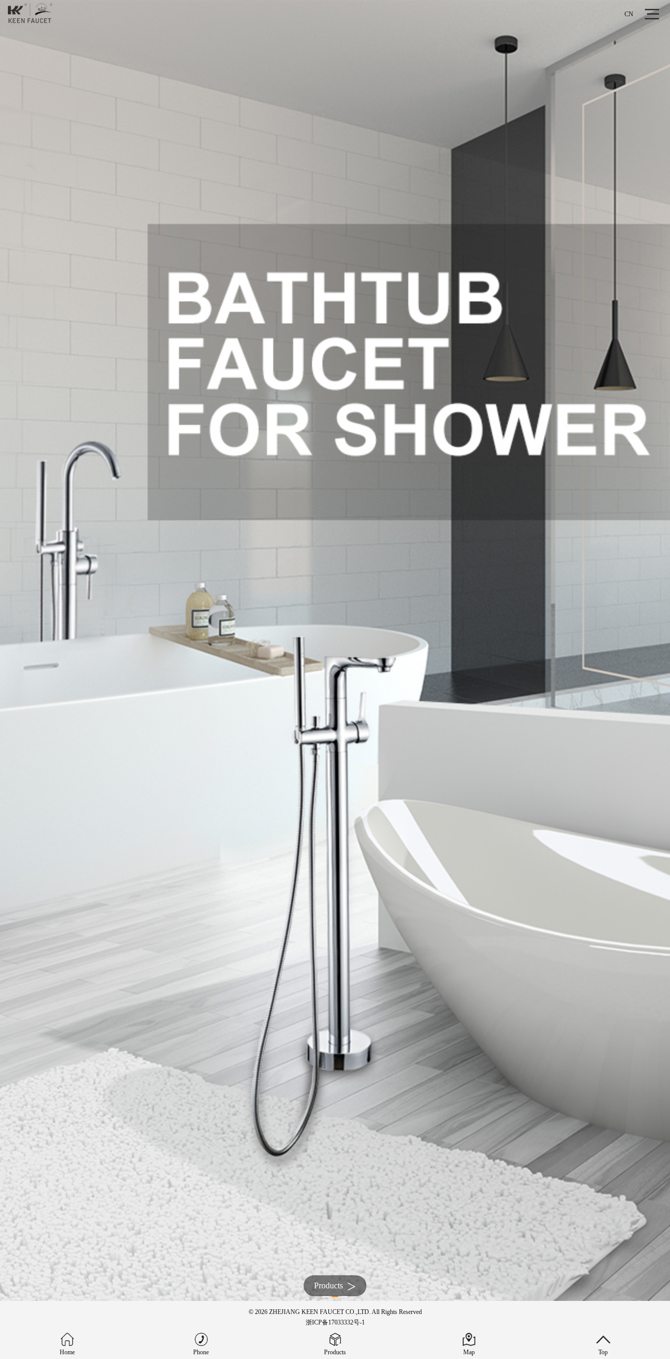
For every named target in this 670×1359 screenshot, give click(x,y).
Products (335, 1286)
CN (628, 14)
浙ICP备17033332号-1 (335, 1322)
